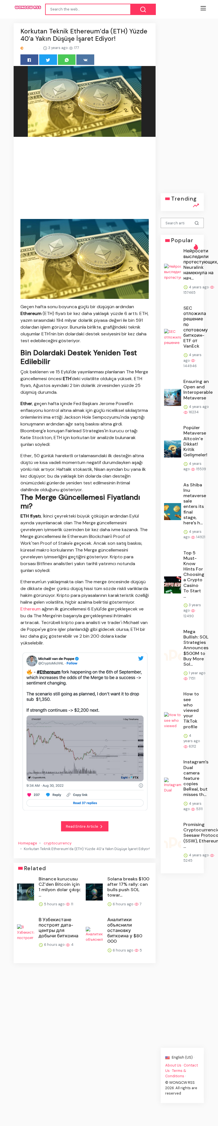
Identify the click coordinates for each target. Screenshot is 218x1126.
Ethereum (30, 609)
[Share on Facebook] (29, 59)
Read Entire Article (82, 826)
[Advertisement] (84, 178)
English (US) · (182, 1057)
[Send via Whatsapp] (67, 59)
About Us (173, 1065)
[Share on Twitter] (48, 59)
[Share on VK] (85, 59)
